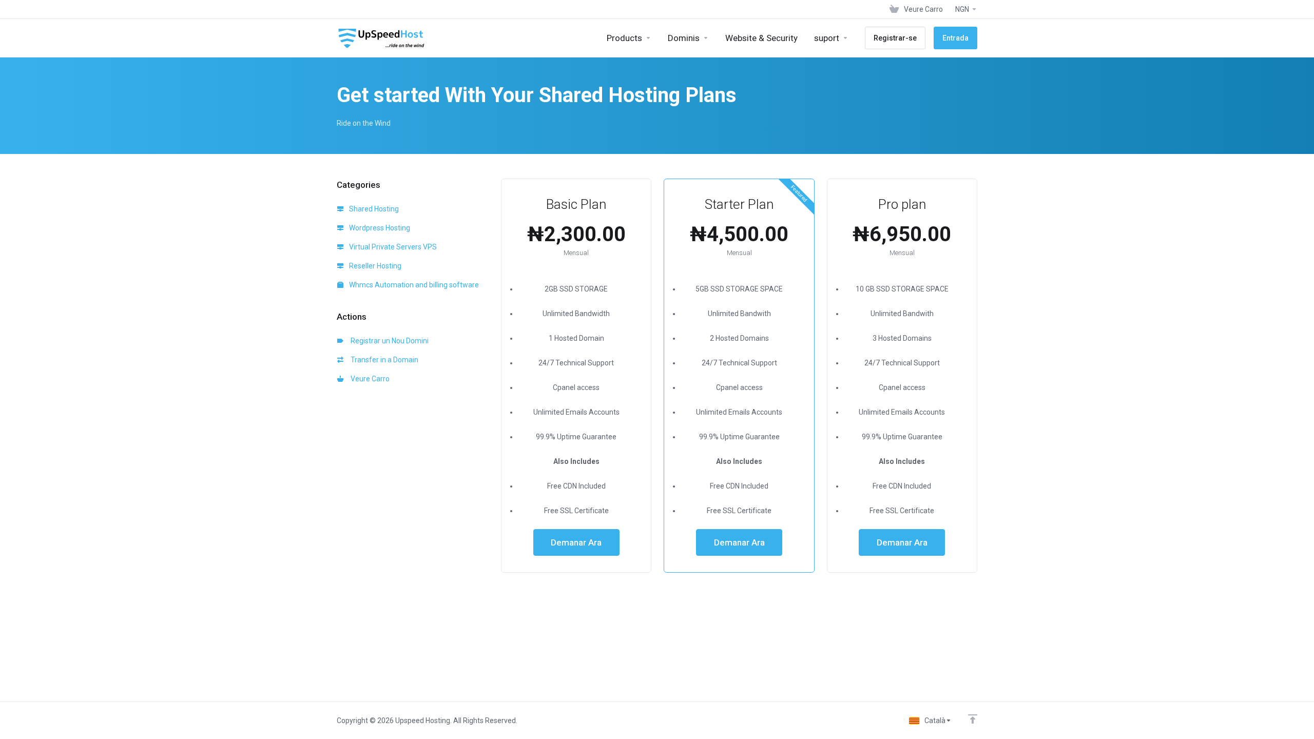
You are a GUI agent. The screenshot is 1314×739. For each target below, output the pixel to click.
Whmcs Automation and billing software (413, 285)
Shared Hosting (373, 209)
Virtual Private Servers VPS (392, 247)
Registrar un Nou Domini (388, 341)
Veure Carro (368, 379)
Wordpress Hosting (378, 228)
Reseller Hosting (374, 266)
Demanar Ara (576, 542)
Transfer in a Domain (382, 360)
